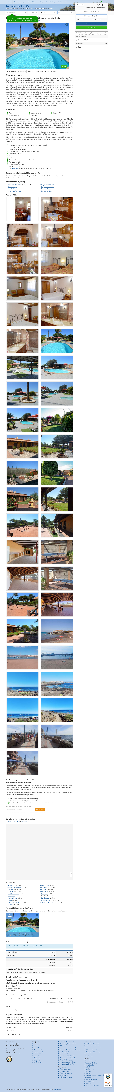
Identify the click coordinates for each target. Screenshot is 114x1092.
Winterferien (90, 1056)
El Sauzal (44, 889)
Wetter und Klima (91, 1063)
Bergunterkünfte (39, 1050)
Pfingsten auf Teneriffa (93, 1052)
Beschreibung (12, 71)
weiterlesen (39, 809)
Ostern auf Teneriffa (92, 1050)
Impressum (57, 1089)
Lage (47, 71)
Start (9, 2)
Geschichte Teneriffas (92, 1085)
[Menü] (111, 1074)
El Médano (11, 889)
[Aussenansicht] (22, 446)
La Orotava (11, 896)
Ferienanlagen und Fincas (68, 1062)
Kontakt (60, 2)
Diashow (64, 66)
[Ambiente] (57, 657)
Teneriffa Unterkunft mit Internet (70, 1050)
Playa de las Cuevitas (47, 187)
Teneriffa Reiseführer (92, 1061)
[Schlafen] (57, 262)
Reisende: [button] (90, 16)
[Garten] (57, 420)
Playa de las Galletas (14, 184)
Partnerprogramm (65, 1071)
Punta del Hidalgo (13, 902)
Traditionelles (90, 1081)
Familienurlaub (64, 1052)
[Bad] (57, 314)
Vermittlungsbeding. (66, 1073)
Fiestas (88, 1073)
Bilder (31, 71)
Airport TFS (11, 885)
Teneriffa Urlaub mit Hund (68, 1042)
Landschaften (90, 1069)
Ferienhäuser (32, 2)
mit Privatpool (38, 1062)
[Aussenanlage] (57, 446)
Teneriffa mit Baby (65, 1054)
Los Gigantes (45, 898)
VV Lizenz (63, 1046)
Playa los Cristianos (47, 184)
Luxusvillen (37, 1056)
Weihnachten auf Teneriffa (94, 1048)
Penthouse (37, 1058)
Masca (10, 900)
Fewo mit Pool (38, 1054)
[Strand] (57, 631)
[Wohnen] (22, 209)
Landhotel (37, 1060)
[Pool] (57, 341)
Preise (54, 71)
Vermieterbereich (65, 1069)
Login (105, 2)
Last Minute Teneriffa (92, 1044)
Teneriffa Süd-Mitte (14, 821)
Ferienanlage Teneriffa (67, 1064)
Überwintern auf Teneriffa (68, 1058)
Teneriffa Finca (38, 1048)
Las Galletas (25, 821)
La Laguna (44, 894)
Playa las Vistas (12, 189)
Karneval (88, 1071)
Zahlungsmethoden (66, 1077)
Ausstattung (22, 71)
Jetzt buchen (91, 27)
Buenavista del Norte (14, 887)
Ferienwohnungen (19, 2)
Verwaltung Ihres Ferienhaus (68, 1044)
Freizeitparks (90, 1065)
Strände (88, 1067)
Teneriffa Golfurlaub (66, 1060)
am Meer (36, 1046)
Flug (41, 2)
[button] (33, 12)
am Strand (37, 1044)
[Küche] (57, 209)
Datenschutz (64, 1075)
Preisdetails (80, 5)
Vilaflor (10, 904)
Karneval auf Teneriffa (92, 1046)
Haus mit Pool (38, 1052)
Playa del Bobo (46, 189)
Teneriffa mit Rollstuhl (67, 1056)
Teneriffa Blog (50, 2)
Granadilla (44, 891)
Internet (80, 20)
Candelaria (44, 887)
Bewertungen (39, 71)
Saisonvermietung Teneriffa (68, 1048)
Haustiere (98, 20)
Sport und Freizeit (91, 1079)
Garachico (11, 891)
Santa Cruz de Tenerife (48, 902)
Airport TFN (45, 885)
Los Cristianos (12, 898)
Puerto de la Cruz (46, 900)
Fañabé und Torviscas (14, 191)
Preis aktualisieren (91, 24)
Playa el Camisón (46, 191)
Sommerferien (90, 1054)
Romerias (88, 1083)
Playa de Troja (12, 187)
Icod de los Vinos (13, 894)
